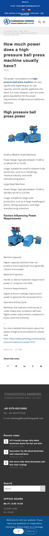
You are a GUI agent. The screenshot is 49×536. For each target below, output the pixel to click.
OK (18, 531)
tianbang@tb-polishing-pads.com (27, 418)
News (26, 31)
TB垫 (20, 349)
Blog (20, 31)
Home (15, 31)
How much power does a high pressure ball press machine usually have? (24, 55)
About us (25, 2)
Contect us (30, 531)
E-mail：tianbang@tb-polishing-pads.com (25, 6)
